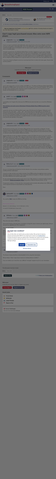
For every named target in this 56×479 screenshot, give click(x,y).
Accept (22, 245)
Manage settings (27, 248)
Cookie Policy (41, 235)
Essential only (32, 245)
